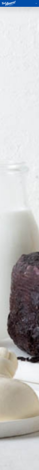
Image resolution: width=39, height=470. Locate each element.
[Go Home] (9, 3)
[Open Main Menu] (36, 3)
